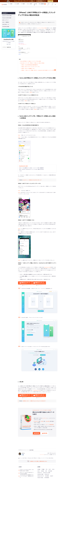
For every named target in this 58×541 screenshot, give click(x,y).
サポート (49, 4)
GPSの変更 (35, 4)
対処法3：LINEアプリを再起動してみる (28, 68)
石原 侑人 (23, 453)
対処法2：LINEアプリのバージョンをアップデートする (30, 66)
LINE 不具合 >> (25, 458)
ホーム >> (21, 458)
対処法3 (35, 109)
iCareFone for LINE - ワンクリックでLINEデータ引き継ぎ (42, 410)
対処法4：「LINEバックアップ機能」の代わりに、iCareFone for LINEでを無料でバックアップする (38, 70)
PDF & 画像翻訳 (41, 3)
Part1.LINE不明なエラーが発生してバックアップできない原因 (30, 61)
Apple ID (51, 475)
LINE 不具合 (31, 450)
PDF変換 (39, 469)
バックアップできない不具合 (41, 28)
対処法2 (26, 100)
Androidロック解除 (40, 474)
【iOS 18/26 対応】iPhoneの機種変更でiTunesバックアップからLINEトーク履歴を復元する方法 (26, 476)
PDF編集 (43, 469)
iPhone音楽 (47, 475)
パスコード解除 (29, 3)
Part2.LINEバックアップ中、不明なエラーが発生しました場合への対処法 (32, 63)
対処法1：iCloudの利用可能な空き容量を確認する (30, 64)
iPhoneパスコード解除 (46, 472)
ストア (52, 4)
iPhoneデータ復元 (40, 477)
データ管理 (23, 3)
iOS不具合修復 (47, 477)
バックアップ (44, 418)
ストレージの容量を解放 (50, 424)
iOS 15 (53, 469)
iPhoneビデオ (47, 474)
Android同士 (48, 421)
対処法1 (31, 92)
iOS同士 (42, 421)
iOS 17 (50, 469)
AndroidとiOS (36, 421)
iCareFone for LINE (23, 166)
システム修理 (16, 3)
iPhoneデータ (40, 472)
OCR (46, 469)
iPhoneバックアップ (41, 475)
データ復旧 (10, 3)
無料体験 (37, 433)
